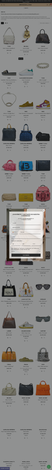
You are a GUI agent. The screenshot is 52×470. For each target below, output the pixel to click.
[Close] (44, 210)
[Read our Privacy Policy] (40, 251)
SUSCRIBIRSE (26, 255)
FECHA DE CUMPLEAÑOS (16, 241)
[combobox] (14, 232)
